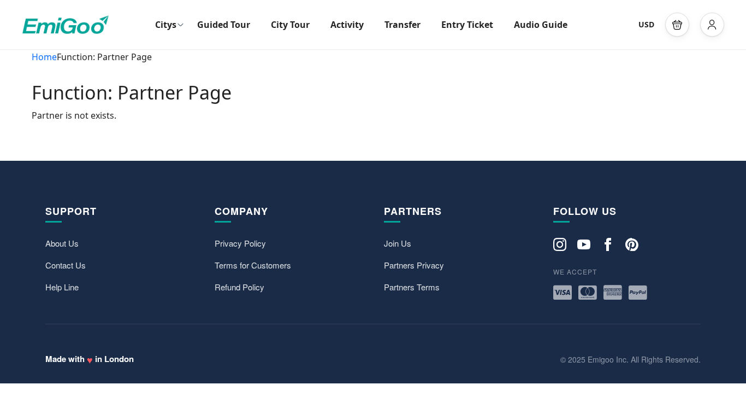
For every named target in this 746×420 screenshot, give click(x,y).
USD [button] (646, 24)
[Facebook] (607, 243)
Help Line (62, 287)
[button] (677, 25)
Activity (347, 25)
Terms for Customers (253, 265)
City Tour (290, 25)
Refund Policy (239, 287)
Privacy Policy (240, 243)
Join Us (397, 243)
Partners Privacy (414, 265)
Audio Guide (540, 25)
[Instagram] (559, 243)
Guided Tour (223, 25)
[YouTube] (583, 243)
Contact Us (65, 265)
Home (44, 57)
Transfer (402, 25)
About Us (62, 243)
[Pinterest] (631, 243)
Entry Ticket (467, 25)
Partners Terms (412, 287)
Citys (165, 25)
